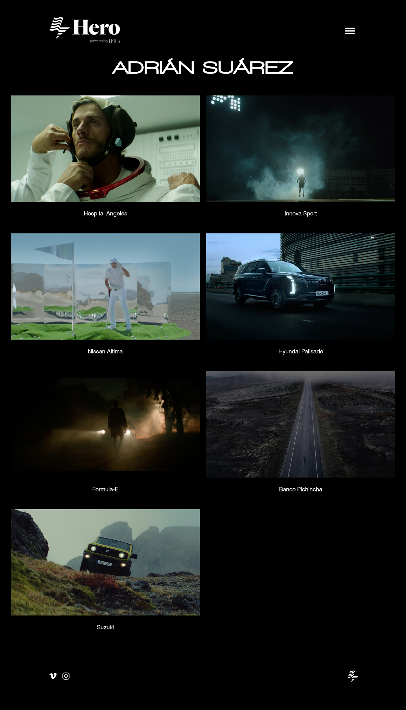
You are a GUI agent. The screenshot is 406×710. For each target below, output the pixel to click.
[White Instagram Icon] (66, 676)
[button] (350, 30)
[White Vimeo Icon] (53, 676)
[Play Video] (105, 149)
